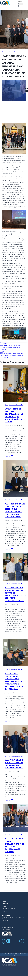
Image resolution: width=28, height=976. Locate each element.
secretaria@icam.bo (7, 922)
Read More (9, 456)
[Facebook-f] (3, 941)
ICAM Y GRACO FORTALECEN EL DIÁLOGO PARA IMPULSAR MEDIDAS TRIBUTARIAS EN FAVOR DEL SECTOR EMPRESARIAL (14, 681)
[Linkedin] (22, 941)
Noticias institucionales (9, 52)
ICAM (6, 405)
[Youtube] (18, 941)
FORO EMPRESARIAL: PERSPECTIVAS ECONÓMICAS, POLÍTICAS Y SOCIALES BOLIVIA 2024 (11, 355)
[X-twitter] (3, 945)
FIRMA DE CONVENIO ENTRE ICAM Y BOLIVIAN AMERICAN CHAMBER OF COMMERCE (11, 346)
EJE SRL (18, 955)
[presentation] (15, 383)
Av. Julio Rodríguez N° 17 (8, 927)
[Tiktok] (13, 941)
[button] (16, 4)
